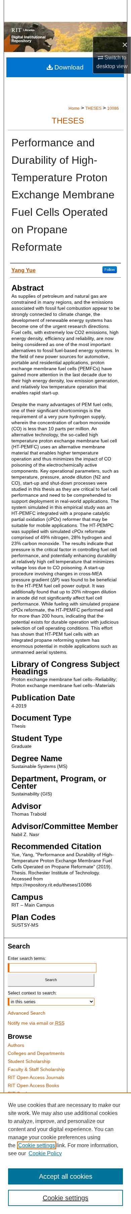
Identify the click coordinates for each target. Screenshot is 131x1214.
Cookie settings (36, 1145)
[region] (65, 1153)
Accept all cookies (65, 1176)
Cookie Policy (45, 1153)
